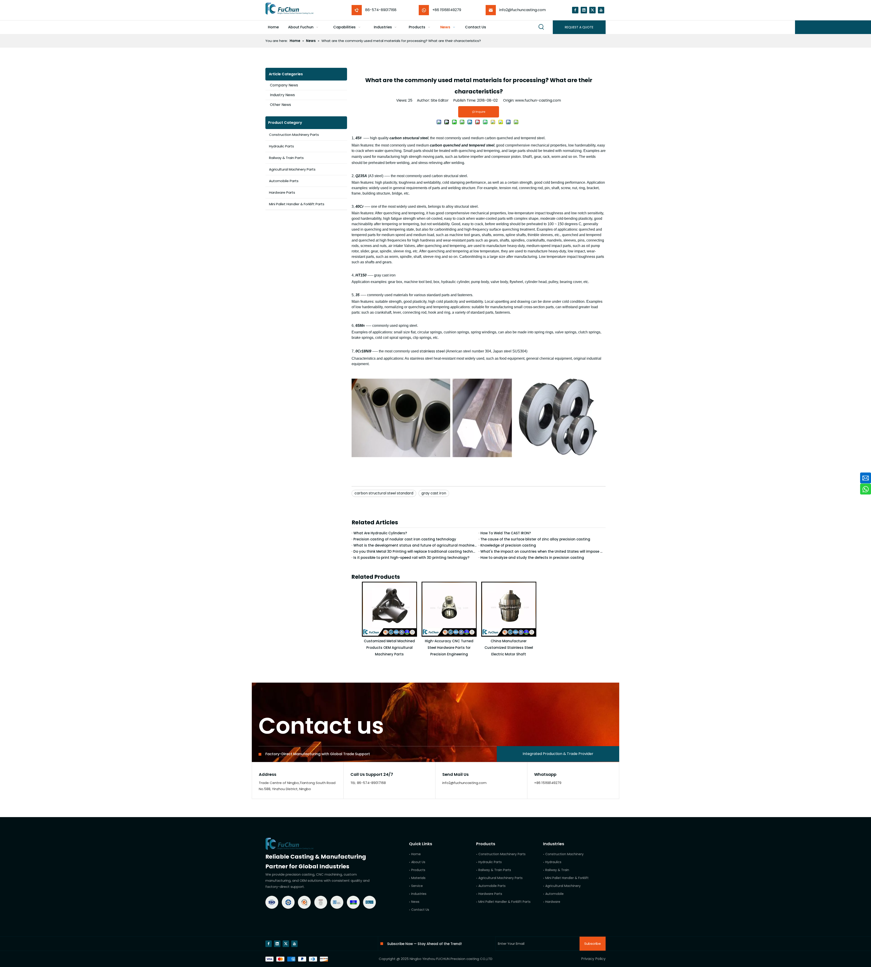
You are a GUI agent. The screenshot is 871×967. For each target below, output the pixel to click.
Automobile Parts (283, 180)
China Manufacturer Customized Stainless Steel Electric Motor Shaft (508, 648)
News (415, 901)
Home (416, 854)
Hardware (552, 901)
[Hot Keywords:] (541, 27)
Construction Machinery (564, 854)
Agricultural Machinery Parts (292, 169)
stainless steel (432, 351)
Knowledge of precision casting (508, 545)
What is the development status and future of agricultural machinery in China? (415, 545)
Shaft (527, 156)
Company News (284, 85)
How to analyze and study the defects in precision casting (532, 557)
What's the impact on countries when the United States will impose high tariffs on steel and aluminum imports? (542, 551)
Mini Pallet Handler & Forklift (567, 878)
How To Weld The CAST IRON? (505, 533)
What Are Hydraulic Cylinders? (380, 533)
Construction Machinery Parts (294, 134)
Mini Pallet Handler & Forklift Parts (296, 204)
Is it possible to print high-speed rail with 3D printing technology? (411, 557)
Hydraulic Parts (281, 146)
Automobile (554, 893)
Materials (418, 878)
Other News (280, 104)
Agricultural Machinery (563, 886)
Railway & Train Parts (286, 157)
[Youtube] (601, 10)
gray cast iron (433, 493)
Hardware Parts (282, 192)
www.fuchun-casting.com (538, 100)
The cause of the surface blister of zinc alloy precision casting (535, 539)
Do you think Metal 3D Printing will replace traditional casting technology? (415, 551)
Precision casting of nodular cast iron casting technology (404, 539)
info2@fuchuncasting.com (522, 9)
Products (418, 870)
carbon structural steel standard (384, 493)
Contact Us (420, 909)
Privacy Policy (593, 958)
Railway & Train (557, 870)
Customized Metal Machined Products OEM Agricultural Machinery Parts (389, 648)
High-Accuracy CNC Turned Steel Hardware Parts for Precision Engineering (449, 648)
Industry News (282, 95)
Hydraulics (553, 862)
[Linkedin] (584, 10)
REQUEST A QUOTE (579, 27)
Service (417, 886)
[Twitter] (592, 10)
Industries (418, 893)
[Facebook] (575, 10)
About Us (418, 862)
